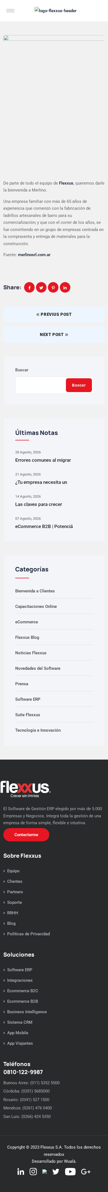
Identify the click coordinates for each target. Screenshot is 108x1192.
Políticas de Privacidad (28, 933)
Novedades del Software (37, 668)
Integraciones (20, 980)
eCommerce (26, 621)
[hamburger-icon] (10, 10)
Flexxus (66, 183)
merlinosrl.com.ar (34, 254)
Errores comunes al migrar (43, 460)
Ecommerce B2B (22, 1001)
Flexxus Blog (27, 637)
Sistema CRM (19, 1022)
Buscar (22, 369)
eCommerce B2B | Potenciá (44, 526)
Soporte (14, 902)
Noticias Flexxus (31, 652)
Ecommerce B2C (22, 990)
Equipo (13, 870)
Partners (15, 891)
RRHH (12, 912)
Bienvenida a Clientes (35, 591)
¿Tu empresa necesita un (41, 482)
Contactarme (26, 834)
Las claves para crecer (38, 504)
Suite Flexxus (27, 714)
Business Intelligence (27, 1011)
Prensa (21, 683)
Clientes (14, 881)
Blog (11, 923)
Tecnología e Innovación (38, 730)
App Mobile (17, 1032)
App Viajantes (20, 1043)
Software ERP (27, 699)
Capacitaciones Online (36, 606)
